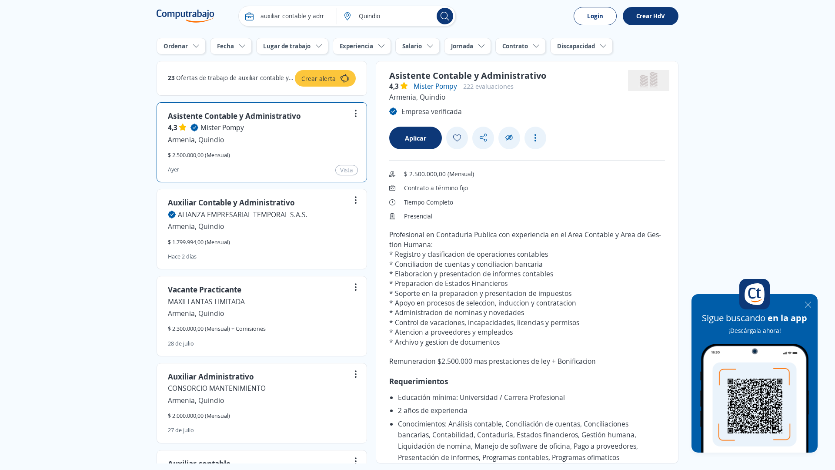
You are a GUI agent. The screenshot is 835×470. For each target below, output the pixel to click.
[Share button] (483, 137)
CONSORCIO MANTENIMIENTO (217, 388)
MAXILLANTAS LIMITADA (206, 301)
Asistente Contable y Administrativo (234, 116)
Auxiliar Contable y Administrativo (231, 202)
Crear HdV (650, 16)
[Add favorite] (457, 138)
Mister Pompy (222, 127)
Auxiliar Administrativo (211, 376)
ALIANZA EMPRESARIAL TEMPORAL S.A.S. (242, 214)
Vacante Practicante (204, 289)
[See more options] (535, 138)
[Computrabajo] (185, 16)
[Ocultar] (509, 137)
